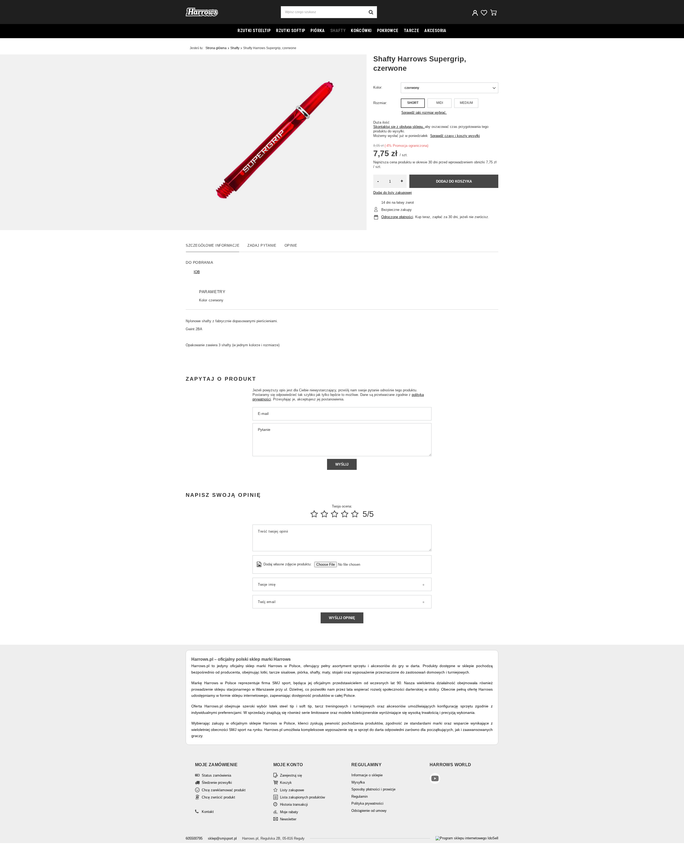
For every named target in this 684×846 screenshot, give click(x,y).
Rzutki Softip (290, 30)
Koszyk (286, 783)
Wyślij (341, 464)
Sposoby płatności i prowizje (373, 789)
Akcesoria (435, 30)
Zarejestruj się (291, 775)
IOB (197, 272)
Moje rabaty (289, 812)
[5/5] (355, 514)
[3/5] (334, 514)
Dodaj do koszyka (454, 181)
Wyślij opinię (342, 618)
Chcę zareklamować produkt (224, 790)
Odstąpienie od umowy (369, 811)
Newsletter (288, 819)
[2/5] (324, 514)
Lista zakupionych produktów (302, 797)
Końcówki (361, 30)
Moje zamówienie (216, 764)
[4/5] (344, 514)
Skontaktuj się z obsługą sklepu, (399, 127)
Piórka (317, 30)
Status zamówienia (216, 775)
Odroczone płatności (397, 217)
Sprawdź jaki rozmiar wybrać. (424, 113)
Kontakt (208, 812)
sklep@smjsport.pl (222, 838)
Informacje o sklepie (367, 775)
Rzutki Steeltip (254, 30)
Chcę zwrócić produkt (218, 797)
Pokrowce (387, 30)
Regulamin (359, 796)
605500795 (194, 838)
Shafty (337, 30)
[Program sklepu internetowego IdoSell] (467, 838)
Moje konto (288, 764)
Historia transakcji (294, 804)
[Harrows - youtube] (457, 779)
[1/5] (314, 514)
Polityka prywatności (367, 803)
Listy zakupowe (292, 790)
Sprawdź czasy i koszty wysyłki (455, 136)
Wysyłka (358, 782)
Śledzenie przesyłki (217, 783)
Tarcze (411, 30)
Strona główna (216, 48)
